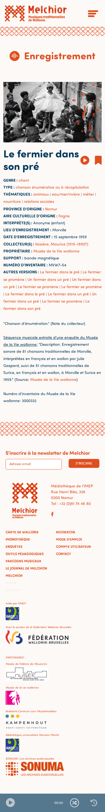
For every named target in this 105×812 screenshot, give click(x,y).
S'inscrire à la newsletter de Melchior (48, 452)
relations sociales (39, 201)
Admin (11, 582)
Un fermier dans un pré (48, 279)
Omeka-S (13, 590)
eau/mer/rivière (66, 194)
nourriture (12, 201)
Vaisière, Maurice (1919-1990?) (61, 244)
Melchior (14, 575)
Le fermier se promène (38, 286)
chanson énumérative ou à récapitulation (52, 187)
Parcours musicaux (23, 561)
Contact (63, 553)
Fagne (64, 215)
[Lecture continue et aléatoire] (74, 802)
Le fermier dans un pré (68, 293)
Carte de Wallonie (22, 532)
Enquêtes (14, 546)
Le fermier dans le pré (60, 271)
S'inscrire (84, 463)
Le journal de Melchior (26, 568)
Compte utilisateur (73, 546)
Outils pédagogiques (25, 553)
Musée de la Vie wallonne (56, 251)
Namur (51, 208)
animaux (41, 194)
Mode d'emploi (69, 539)
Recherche (65, 532)
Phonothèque (18, 539)
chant (24, 180)
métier (88, 194)
